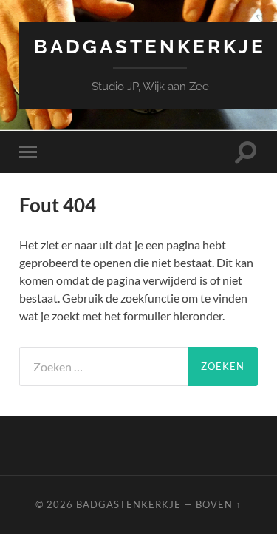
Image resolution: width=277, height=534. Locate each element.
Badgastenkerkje (150, 46)
